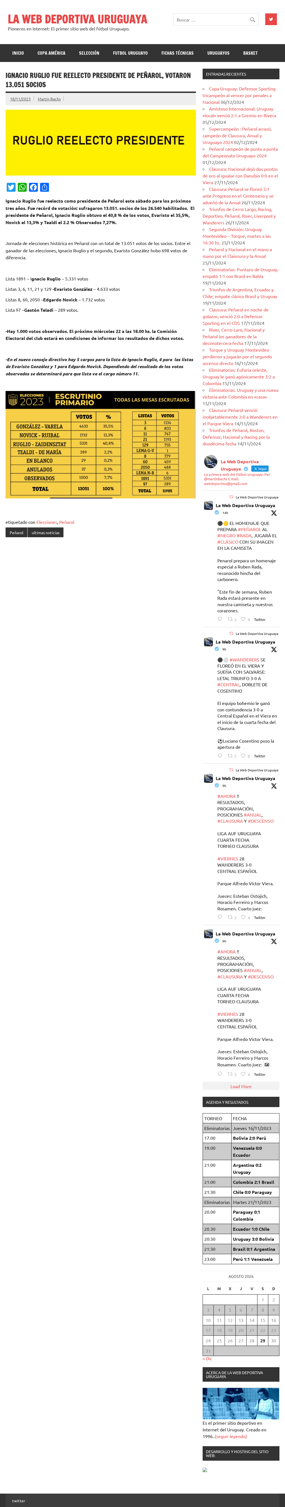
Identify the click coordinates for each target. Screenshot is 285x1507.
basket (250, 53)
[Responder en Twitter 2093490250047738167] (221, 755)
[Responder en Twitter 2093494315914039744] (221, 917)
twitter (18, 1501)
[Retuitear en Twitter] (231, 497)
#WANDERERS (244, 659)
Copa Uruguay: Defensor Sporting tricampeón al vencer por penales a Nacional (239, 95)
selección (89, 53)
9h (224, 649)
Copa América (51, 53)
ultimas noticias (46, 532)
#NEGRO (226, 535)
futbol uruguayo (130, 53)
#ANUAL (253, 814)
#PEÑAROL (249, 529)
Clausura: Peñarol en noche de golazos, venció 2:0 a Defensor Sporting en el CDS (236, 316)
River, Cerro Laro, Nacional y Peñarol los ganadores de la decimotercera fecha (234, 336)
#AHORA (226, 796)
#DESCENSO (261, 821)
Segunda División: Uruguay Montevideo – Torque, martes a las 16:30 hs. (237, 235)
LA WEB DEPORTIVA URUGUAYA (77, 19)
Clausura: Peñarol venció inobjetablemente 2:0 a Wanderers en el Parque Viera (240, 416)
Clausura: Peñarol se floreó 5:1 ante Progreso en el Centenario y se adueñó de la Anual (238, 195)
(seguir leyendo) (231, 1436)
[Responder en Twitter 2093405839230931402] (221, 619)
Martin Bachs (49, 98)
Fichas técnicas (177, 53)
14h (225, 512)
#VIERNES (227, 858)
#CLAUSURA (230, 821)
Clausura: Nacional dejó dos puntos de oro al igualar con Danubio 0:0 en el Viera (240, 175)
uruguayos (218, 53)
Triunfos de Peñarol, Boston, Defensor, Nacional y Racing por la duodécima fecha (236, 436)
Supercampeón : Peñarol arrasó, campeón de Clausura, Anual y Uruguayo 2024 (237, 135)
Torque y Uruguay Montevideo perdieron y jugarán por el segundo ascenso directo (237, 356)
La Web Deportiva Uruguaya (245, 505)
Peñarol (66, 522)
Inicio (18, 53)
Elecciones (46, 522)
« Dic (207, 1358)
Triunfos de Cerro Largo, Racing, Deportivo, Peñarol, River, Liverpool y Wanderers (239, 215)
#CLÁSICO (227, 541)
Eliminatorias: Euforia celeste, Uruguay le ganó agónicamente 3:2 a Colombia (239, 376)
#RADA (244, 535)
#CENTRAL (228, 684)
